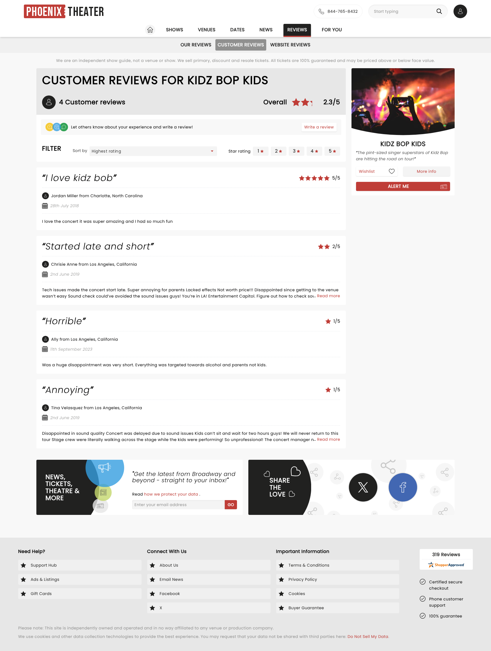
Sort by (80, 150)
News (265, 29)
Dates (237, 29)
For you (332, 29)
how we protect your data (171, 494)
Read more (328, 296)
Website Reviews (290, 44)
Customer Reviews (241, 44)
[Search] (440, 11)
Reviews (297, 29)
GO (231, 505)
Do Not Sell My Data (368, 636)
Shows (174, 29)
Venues (207, 29)
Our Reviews (195, 44)
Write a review (319, 127)
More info (426, 171)
